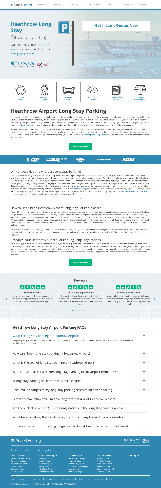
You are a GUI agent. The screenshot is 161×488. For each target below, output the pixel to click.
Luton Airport (73, 469)
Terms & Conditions (65, 479)
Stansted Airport (103, 471)
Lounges (142, 5)
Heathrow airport (28, 125)
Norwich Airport (103, 458)
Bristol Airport (16, 466)
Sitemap (48, 479)
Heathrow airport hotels (136, 191)
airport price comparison (95, 135)
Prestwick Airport (104, 461)
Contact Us (37, 479)
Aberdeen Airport (18, 456)
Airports (41, 5)
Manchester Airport (76, 471)
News (110, 479)
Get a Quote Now (80, 146)
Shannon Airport (103, 466)
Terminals (126, 5)
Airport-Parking (79, 188)
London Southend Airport (78, 466)
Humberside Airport (47, 471)
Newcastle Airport (104, 456)
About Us (24, 479)
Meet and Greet (93, 5)
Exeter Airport (45, 461)
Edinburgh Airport (46, 458)
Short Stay (74, 5)
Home (13, 479)
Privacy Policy (99, 479)
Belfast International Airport (22, 458)
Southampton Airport (105, 469)
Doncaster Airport (18, 469)
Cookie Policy (83, 479)
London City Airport (76, 463)
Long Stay (57, 5)
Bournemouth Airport (19, 463)
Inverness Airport (75, 456)
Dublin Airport (16, 471)
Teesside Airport (132, 456)
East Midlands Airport (48, 456)
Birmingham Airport (19, 461)
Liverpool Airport (75, 461)
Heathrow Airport (46, 469)
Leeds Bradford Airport (77, 458)
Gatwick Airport (45, 463)
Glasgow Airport (45, 466)
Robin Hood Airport (104, 463)
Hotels (111, 5)
